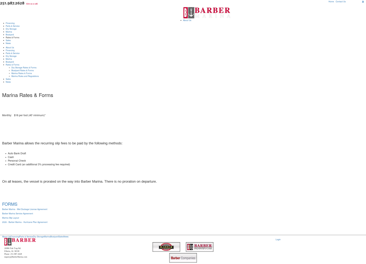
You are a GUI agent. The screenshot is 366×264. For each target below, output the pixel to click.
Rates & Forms (12, 64)
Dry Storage (11, 28)
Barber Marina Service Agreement (17, 213)
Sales (8, 40)
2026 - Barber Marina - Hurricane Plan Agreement (24, 222)
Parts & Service (13, 25)
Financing (10, 23)
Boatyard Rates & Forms (22, 70)
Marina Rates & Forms (21, 73)
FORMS (9, 204)
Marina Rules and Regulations (25, 76)
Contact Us (341, 1)
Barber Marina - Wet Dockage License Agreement (24, 209)
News (8, 43)
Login (278, 239)
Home (331, 1)
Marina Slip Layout (10, 217)
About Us (187, 20)
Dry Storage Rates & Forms (23, 67)
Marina (9, 31)
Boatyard (10, 34)
